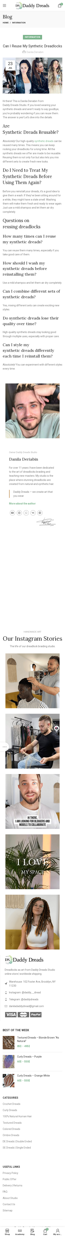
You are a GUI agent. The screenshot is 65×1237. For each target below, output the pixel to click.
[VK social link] (33, 513)
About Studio (10, 1198)
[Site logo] (32, 5)
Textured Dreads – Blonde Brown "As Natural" (38, 1039)
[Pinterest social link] (19, 513)
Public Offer (9, 1179)
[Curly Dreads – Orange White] (8, 1080)
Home (5, 23)
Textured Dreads (12, 1122)
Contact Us (9, 1204)
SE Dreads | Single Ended (17, 1147)
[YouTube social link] (12, 513)
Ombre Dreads (11, 1135)
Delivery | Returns (12, 1185)
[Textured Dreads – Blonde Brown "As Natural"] (8, 1042)
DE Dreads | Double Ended (17, 1141)
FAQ (5, 1191)
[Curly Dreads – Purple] (8, 1061)
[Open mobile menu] (4, 5)
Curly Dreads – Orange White (33, 1075)
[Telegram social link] (40, 513)
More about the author (22, 503)
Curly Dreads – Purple (29, 1056)
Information (18, 23)
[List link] (33, 984)
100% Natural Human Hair (17, 1116)
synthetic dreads (43, 141)
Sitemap (7, 1210)
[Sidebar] (4, 746)
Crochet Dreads (11, 1103)
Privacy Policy (10, 1173)
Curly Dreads (10, 1110)
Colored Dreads (11, 1129)
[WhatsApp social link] (26, 513)
